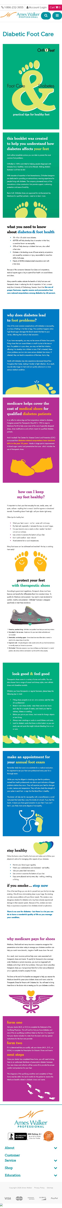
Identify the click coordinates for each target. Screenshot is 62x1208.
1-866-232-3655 (13, 7)
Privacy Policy (39, 1188)
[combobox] (46, 15)
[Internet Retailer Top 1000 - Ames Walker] (48, 1141)
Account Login (38, 7)
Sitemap (50, 1188)
